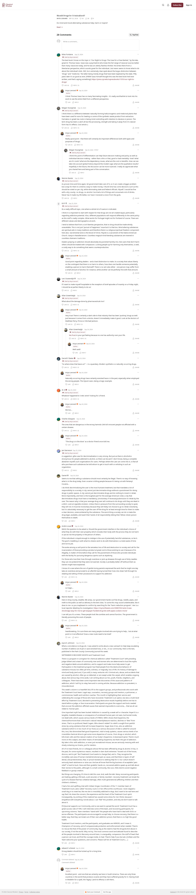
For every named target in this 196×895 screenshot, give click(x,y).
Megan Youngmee (69, 108)
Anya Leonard (62, 18)
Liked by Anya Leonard (71, 57)
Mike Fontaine (67, 54)
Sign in (189, 5)
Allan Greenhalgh (68, 295)
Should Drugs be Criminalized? (71, 15)
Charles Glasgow (68, 419)
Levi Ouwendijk (68, 278)
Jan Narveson (67, 450)
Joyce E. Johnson (68, 643)
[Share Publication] (168, 5)
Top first (135, 35)
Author (68, 93)
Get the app (107, 892)
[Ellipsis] (138, 54)
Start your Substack (93, 892)
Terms (26, 892)
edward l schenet (68, 848)
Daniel (64, 475)
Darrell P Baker (68, 358)
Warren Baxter (67, 178)
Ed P (63, 203)
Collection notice (34, 892)
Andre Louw (66, 526)
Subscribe (177, 5)
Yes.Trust (72, 335)
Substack (173, 892)
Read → (60, 27)
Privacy (21, 892)
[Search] (163, 5)
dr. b (63, 390)
